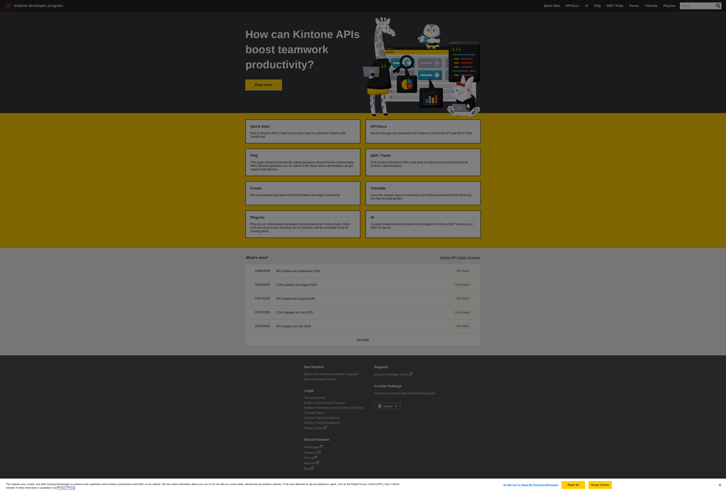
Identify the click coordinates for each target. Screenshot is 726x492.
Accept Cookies (600, 484)
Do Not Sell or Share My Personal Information (530, 484)
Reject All (573, 484)
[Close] (720, 485)
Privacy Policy (66, 488)
